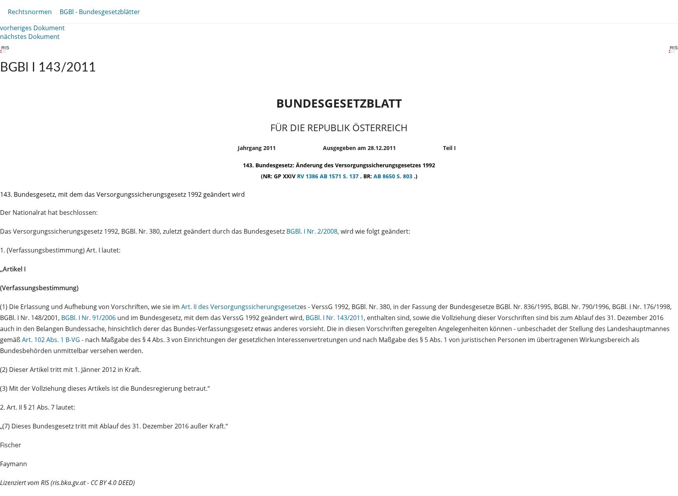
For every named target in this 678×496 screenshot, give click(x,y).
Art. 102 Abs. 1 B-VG (51, 339)
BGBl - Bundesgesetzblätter (100, 11)
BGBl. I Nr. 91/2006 (88, 317)
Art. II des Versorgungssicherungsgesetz (240, 306)
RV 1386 (308, 176)
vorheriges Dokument (32, 28)
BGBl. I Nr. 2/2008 (311, 231)
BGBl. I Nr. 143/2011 (335, 317)
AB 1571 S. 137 (340, 176)
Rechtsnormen (30, 11)
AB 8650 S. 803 (394, 176)
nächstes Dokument (30, 36)
